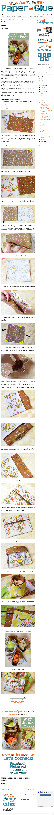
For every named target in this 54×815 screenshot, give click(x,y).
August (42, 93)
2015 (40, 143)
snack (6, 19)
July (41, 95)
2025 (40, 76)
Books (13, 16)
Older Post (31, 789)
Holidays (41, 16)
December (43, 85)
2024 (40, 78)
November (43, 87)
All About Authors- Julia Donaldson (45, 117)
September (43, 91)
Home (3, 16)
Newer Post (5, 789)
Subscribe (26, 799)
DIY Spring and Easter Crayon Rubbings (45, 127)
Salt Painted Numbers (45, 119)
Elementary (25, 16)
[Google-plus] (42, 14)
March (42, 102)
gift (13, 19)
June (42, 97)
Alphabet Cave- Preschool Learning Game (45, 136)
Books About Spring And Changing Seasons (46, 130)
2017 (40, 82)
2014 (40, 145)
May (42, 99)
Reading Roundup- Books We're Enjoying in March (46, 105)
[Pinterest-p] (38, 14)
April (42, 100)
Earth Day (22, 19)
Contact (22, 797)
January (42, 141)
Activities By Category (33, 16)
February (43, 139)
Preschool (18, 16)
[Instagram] (47, 14)
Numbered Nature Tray (45, 121)
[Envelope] (43, 14)
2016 (40, 84)
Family (46, 16)
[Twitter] (40, 14)
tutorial (10, 19)
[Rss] (45, 14)
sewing (17, 19)
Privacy (26, 797)
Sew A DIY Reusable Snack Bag (11, 710)
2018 (40, 80)
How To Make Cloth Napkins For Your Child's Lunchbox (14, 711)
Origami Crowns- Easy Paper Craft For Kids (45, 108)
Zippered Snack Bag (13, 714)
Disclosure (22, 800)
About (8, 16)
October (42, 89)
